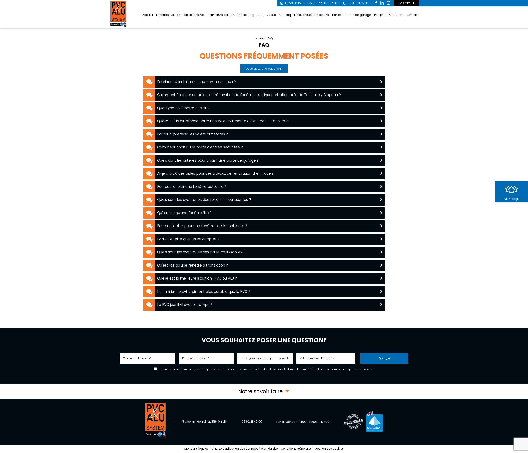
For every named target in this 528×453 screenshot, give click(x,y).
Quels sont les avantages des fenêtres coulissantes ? (204, 199)
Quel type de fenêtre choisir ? (183, 108)
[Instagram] (388, 3)
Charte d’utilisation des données (235, 449)
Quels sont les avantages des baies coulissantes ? (201, 252)
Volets (271, 15)
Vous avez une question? (264, 68)
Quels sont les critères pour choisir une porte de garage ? (208, 160)
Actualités (396, 15)
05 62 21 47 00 (358, 3)
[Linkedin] (382, 3)
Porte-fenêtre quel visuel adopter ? (188, 239)
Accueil (147, 15)
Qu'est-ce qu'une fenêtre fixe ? (184, 212)
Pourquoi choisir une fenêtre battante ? (191, 186)
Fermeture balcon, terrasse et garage (235, 15)
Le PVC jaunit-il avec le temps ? (184, 304)
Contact (413, 15)
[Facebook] (376, 3)
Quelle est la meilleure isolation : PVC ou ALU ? (197, 278)
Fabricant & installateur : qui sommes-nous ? (196, 81)
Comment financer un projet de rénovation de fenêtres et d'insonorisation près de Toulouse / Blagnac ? (249, 94)
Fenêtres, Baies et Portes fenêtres (180, 15)
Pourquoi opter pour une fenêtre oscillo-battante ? (202, 225)
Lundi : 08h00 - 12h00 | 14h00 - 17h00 (311, 3)
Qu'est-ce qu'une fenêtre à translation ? (192, 265)
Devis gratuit (406, 3)
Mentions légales (196, 449)
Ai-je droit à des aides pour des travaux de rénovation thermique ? (215, 173)
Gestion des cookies (329, 449)
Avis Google (511, 199)
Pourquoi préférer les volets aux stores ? (192, 134)
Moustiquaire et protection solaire (304, 15)
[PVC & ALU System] (118, 14)
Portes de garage (358, 15)
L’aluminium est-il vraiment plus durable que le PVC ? (203, 291)
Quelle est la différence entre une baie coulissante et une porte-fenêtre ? (222, 121)
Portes (337, 15)
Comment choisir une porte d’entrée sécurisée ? (200, 147)
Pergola (379, 15)
